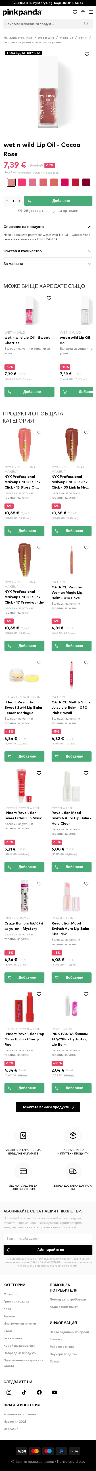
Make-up (66, 37)
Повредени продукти (20, 1353)
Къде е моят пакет (64, 1307)
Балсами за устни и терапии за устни (32, 42)
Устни (83, 37)
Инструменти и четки (20, 1323)
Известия (11, 1429)
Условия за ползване (20, 1414)
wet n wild (46, 37)
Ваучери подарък (63, 1354)
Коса (7, 1309)
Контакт (56, 1339)
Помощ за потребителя (68, 1299)
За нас (55, 1361)
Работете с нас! (62, 1346)
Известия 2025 (15, 1421)
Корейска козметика (19, 1345)
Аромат (9, 1316)
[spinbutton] (13, 201)
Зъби (8, 1331)
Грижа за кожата (16, 1301)
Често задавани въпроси (69, 1332)
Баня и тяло (13, 1338)
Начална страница (20, 37)
